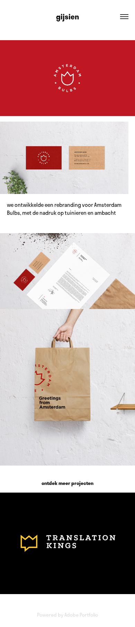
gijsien (67, 16)
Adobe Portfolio (81, 614)
